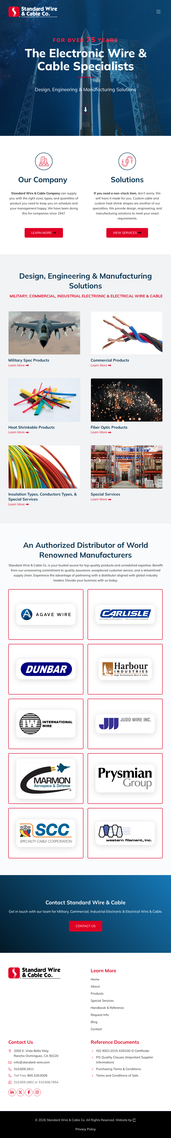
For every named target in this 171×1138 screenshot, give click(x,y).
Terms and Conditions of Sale (117, 1075)
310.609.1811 (24, 1069)
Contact (96, 1029)
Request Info (100, 1015)
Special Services (102, 1001)
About (95, 986)
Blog (94, 1022)
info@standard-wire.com (32, 1062)
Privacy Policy (85, 1129)
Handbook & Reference (107, 1008)
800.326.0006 (37, 1075)
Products (97, 993)
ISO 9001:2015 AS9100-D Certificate (122, 1051)
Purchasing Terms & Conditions (118, 1069)
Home (95, 979)
